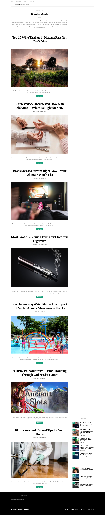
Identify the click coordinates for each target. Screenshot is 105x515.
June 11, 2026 (82, 435)
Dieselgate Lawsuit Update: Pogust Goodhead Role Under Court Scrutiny (86, 455)
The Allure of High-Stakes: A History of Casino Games (86, 485)
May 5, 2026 (82, 457)
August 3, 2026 (83, 427)
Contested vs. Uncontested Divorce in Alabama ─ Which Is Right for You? (40, 106)
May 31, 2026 (82, 450)
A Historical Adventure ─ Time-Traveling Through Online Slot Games (39, 373)
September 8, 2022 (43, 437)
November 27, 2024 (42, 178)
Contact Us (32, 1)
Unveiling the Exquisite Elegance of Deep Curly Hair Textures (86, 470)
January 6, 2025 (43, 111)
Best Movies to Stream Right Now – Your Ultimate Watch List (39, 173)
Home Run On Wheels (22, 5)
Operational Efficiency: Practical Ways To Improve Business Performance (86, 439)
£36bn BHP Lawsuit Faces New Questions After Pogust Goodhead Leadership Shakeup (86, 431)
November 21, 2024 (42, 244)
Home (12, 1)
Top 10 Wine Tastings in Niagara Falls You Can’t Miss (39, 39)
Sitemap (25, 1)
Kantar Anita (36, 111)
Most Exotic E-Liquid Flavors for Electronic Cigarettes (39, 239)
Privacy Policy (18, 1)
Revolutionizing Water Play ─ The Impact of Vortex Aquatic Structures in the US (39, 306)
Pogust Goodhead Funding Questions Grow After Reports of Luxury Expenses (87, 424)
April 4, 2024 (43, 311)
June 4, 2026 (82, 442)
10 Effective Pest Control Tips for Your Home (40, 432)
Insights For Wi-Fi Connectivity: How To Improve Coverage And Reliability (87, 447)
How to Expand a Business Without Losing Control (86, 477)
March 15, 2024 (43, 378)
